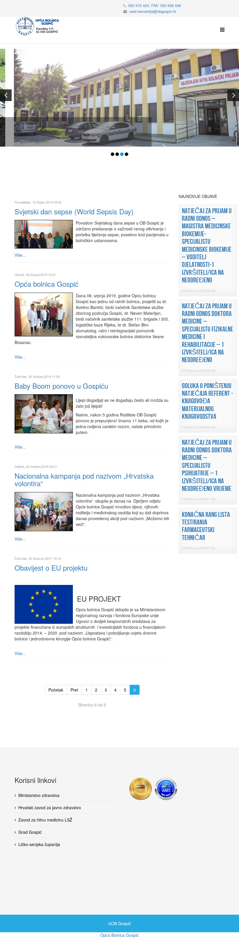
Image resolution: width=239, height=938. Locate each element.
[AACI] (153, 789)
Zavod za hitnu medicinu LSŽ (45, 820)
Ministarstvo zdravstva (38, 795)
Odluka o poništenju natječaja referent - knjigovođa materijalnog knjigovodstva (207, 401)
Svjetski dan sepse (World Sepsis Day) (74, 211)
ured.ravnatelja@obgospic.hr (152, 11)
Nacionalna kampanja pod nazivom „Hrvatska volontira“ (84, 479)
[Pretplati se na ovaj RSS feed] (167, 196)
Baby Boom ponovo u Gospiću (61, 386)
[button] (6, 95)
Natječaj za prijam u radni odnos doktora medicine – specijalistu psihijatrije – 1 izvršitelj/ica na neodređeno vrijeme (207, 465)
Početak (55, 690)
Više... (20, 255)
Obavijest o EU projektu (51, 567)
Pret (74, 690)
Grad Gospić (30, 832)
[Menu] (220, 30)
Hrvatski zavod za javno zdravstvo (49, 807)
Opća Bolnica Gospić (119, 935)
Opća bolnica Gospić (46, 284)
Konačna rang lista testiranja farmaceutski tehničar (206, 526)
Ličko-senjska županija (39, 844)
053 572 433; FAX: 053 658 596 (154, 5)
